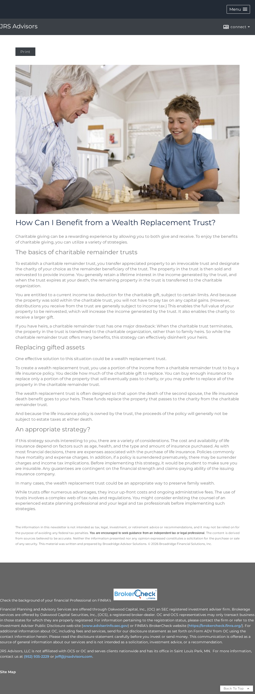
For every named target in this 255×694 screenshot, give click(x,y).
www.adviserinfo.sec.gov (105, 625)
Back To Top (234, 688)
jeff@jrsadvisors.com (73, 656)
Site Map (8, 672)
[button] (238, 9)
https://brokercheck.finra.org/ (215, 625)
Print (25, 51)
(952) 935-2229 (36, 656)
